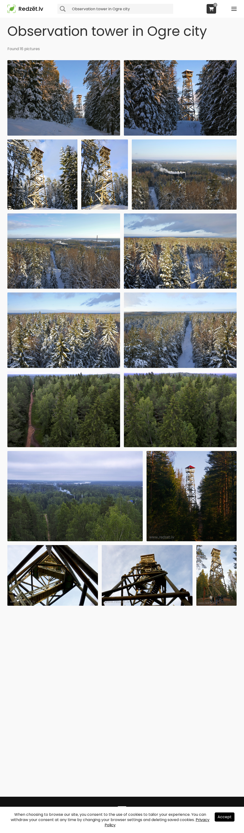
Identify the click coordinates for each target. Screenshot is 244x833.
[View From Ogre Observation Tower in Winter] (184, 208)
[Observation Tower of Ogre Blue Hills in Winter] (63, 134)
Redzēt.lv (30, 9)
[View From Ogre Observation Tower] (63, 446)
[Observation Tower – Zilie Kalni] (180, 134)
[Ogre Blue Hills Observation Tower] (192, 540)
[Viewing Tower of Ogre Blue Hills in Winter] (104, 208)
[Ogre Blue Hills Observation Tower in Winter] (42, 208)
